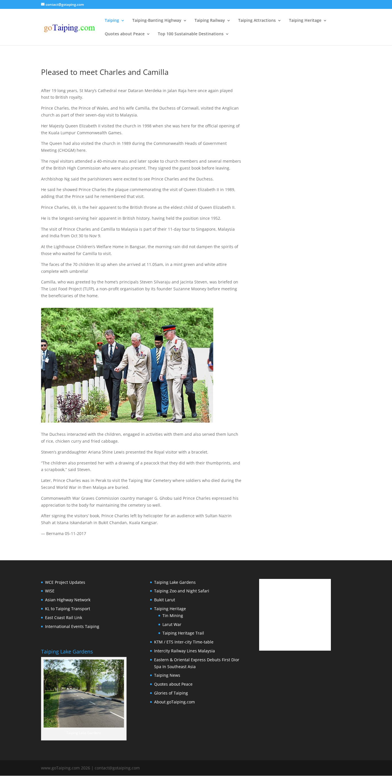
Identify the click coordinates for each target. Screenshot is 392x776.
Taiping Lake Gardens (175, 582)
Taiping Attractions (257, 20)
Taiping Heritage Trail (183, 633)
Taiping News (167, 675)
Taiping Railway (210, 20)
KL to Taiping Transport (67, 608)
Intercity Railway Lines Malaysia (184, 651)
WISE (50, 591)
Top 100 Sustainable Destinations (191, 34)
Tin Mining (172, 615)
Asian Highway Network (67, 599)
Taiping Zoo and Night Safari (181, 591)
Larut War (171, 624)
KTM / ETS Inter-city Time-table (184, 642)
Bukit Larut (164, 599)
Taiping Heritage (305, 20)
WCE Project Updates (65, 582)
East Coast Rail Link (63, 617)
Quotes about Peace (125, 34)
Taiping (112, 20)
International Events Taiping (72, 626)
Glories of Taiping (171, 693)
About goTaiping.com (174, 702)
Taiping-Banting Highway (156, 20)
